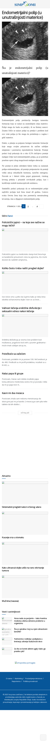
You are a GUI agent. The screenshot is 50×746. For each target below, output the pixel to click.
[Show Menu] (3, 4)
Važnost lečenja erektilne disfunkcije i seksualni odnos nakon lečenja (22, 309)
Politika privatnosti (30, 681)
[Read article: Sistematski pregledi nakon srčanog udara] (25, 492)
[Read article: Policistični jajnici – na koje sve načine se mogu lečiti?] (25, 240)
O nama (9, 678)
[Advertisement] (25, 445)
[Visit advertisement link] (25, 662)
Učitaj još (25, 413)
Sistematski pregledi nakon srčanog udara (21, 507)
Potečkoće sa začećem (14, 353)
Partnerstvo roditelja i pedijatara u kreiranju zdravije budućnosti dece (28, 640)
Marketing (19, 678)
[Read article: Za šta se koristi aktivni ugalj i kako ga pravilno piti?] (7, 651)
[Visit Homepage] (25, 3)
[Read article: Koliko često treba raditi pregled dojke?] (25, 282)
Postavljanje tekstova (33, 678)
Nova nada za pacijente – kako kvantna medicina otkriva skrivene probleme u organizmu (30, 621)
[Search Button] (47, 4)
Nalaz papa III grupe (12, 373)
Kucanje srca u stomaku (13, 537)
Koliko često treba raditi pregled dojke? (23, 268)
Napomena (16, 681)
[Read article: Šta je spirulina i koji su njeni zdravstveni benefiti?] (7, 631)
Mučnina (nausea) (10, 601)
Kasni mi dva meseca (13, 393)
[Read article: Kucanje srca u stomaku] (25, 523)
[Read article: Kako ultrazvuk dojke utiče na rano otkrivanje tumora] (25, 553)
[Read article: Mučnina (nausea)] (25, 586)
